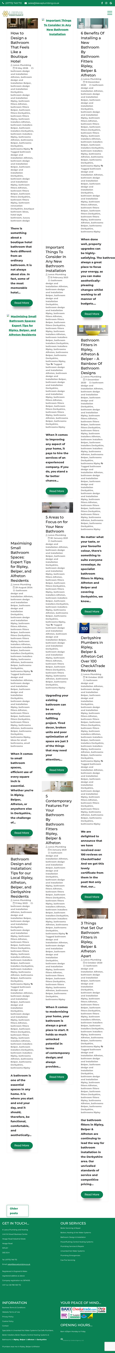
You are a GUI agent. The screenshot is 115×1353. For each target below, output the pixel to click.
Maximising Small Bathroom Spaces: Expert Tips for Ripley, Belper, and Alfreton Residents (21, 562)
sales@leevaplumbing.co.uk (43, 3)
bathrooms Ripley (20, 149)
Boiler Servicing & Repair (70, 1228)
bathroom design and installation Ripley (20, 98)
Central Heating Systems (37, 1335)
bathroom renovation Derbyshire (20, 205)
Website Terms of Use (11, 1312)
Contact (5, 1326)
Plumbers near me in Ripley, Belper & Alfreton (21, 1347)
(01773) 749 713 (13, 3)
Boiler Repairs (21, 1335)
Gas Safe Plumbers (45, 1330)
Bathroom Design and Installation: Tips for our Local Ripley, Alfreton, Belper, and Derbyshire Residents (22, 878)
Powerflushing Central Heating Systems (76, 1242)
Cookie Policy (7, 1321)
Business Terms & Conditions (13, 1307)
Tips (48, 364)
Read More (21, 303)
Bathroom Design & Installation (73, 1237)
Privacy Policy (7, 1317)
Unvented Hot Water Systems (72, 1251)
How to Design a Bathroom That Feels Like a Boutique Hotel (20, 47)
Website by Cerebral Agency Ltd (73, 1340)
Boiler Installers (8, 1335)
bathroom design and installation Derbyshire (20, 89)
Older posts (14, 1211)
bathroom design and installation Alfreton (20, 74)
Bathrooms (6, 1339)
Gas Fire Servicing (67, 1260)
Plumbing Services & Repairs (72, 1246)
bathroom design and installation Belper (21, 80)
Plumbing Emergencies (70, 1255)
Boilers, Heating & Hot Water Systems (75, 1232)
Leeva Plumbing (22, 65)
